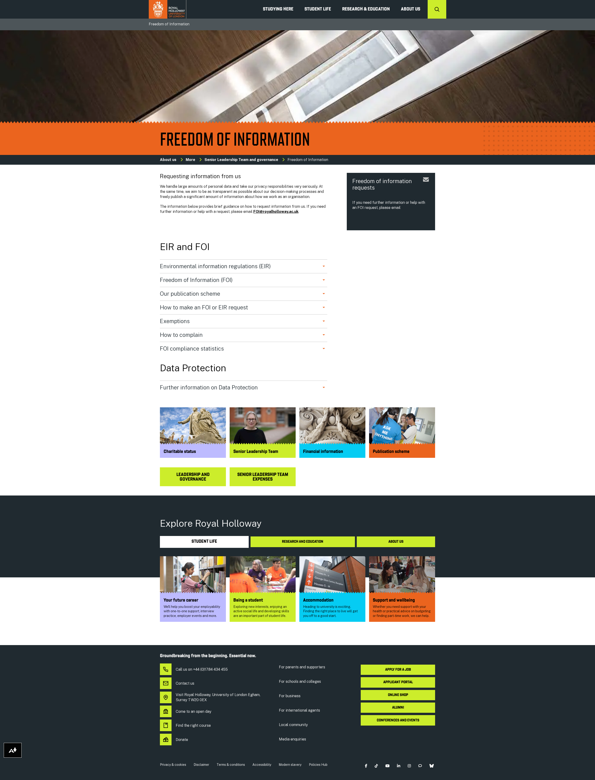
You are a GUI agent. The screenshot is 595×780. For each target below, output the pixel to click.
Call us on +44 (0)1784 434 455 (202, 669)
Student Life (317, 9)
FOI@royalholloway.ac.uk (275, 211)
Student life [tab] (204, 541)
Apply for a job (398, 670)
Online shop (398, 695)
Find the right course (193, 725)
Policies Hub (318, 765)
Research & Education (366, 9)
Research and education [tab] (302, 542)
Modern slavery (290, 765)
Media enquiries (292, 739)
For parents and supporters (302, 667)
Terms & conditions (231, 765)
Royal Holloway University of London (167, 9)
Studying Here (278, 9)
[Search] (437, 9)
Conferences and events (398, 720)
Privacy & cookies (173, 765)
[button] (366, 765)
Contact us (185, 683)
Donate (182, 739)
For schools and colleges (300, 681)
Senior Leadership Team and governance (241, 159)
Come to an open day (193, 711)
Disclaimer (201, 765)
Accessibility (261, 765)
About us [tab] (395, 542)
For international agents (299, 710)
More (190, 159)
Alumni (398, 708)
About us (410, 9)
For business (290, 696)
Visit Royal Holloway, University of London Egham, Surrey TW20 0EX (218, 697)
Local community (293, 725)
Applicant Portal (398, 682)
